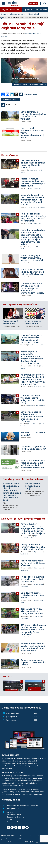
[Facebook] (8, 827)
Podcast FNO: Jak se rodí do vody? (33, 433)
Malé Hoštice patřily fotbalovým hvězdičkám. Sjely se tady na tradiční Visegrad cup (33, 217)
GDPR (26, 842)
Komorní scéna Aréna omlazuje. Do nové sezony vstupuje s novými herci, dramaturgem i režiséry (32, 288)
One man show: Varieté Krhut (33, 322)
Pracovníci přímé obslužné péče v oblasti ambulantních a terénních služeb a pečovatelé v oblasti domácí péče (12, 491)
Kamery (7, 676)
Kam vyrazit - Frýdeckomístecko (21, 304)
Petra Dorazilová (40, 405)
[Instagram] (12, 827)
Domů (3, 14)
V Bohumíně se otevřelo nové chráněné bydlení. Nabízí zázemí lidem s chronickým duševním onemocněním (33, 379)
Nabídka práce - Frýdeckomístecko (23, 479)
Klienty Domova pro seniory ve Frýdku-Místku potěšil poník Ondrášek (33, 547)
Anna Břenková (41, 207)
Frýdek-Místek (33, 14)
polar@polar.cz (13, 809)
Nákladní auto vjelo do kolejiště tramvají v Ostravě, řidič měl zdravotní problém (32, 339)
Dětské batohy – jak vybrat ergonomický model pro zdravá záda (32, 258)
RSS (33, 842)
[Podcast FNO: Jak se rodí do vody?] (10, 436)
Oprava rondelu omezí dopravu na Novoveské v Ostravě (33, 662)
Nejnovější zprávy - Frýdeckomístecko (23, 518)
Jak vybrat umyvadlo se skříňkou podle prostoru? (33, 447)
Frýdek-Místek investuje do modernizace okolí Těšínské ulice (32, 579)
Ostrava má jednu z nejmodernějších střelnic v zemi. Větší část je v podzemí (33, 164)
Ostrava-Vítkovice (33, 424)
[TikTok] (19, 827)
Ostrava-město (32, 170)
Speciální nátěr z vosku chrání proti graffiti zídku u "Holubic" (33, 563)
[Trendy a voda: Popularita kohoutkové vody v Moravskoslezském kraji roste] (10, 132)
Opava (30, 223)
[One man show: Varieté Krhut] (35, 313)
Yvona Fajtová (37, 223)
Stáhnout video (37, 84)
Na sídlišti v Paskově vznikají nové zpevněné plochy (32, 595)
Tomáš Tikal (24, 554)
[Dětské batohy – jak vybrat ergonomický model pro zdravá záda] (10, 259)
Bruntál (30, 188)
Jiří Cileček (40, 345)
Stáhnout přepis (21, 84)
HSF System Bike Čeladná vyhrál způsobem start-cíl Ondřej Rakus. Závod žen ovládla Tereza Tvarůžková (33, 630)
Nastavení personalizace (15, 842)
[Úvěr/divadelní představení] (13, 313)
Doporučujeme (9, 155)
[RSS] (23, 827)
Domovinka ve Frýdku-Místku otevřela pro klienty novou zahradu (32, 611)
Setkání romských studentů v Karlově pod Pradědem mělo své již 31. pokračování (33, 182)
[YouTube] (27, 827)
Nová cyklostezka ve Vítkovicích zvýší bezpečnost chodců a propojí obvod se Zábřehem (32, 417)
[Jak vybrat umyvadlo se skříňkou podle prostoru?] (10, 450)
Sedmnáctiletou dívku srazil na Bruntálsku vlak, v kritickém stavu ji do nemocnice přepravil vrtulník (33, 200)
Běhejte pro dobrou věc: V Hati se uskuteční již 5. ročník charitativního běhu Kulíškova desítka (33, 464)
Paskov (36, 600)
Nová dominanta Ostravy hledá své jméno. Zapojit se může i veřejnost (33, 115)
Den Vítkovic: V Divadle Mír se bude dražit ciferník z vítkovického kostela (33, 272)
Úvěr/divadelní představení (10, 322)
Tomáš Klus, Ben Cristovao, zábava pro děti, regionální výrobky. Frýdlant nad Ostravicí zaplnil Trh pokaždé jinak (33, 529)
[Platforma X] (15, 827)
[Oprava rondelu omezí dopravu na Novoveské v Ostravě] (10, 664)
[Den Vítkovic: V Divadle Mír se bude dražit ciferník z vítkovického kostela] (10, 273)
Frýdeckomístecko (10, 9)
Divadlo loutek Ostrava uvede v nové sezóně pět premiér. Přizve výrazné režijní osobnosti (33, 647)
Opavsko (28, 9)
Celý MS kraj (31, 207)
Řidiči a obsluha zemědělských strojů (33, 486)
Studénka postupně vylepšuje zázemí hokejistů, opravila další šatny (32, 399)
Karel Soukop (38, 188)
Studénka (31, 405)
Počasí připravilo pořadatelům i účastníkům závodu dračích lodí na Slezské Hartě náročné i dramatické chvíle (32, 357)
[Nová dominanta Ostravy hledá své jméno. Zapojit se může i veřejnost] (10, 116)
